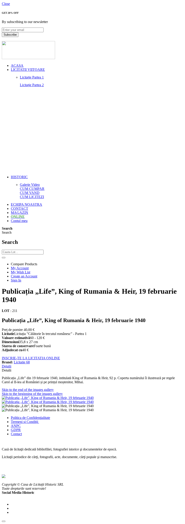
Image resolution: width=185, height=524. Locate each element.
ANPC (16, 426)
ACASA (17, 65)
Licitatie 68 (22, 362)
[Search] (3, 257)
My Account (20, 268)
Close (6, 4)
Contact (16, 434)
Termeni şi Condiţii (25, 422)
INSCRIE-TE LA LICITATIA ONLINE (31, 358)
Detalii (6, 366)
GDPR (16, 430)
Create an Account (24, 276)
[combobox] (23, 252)
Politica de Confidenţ (26, 418)
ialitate (45, 418)
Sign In (16, 280)
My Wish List (20, 272)
